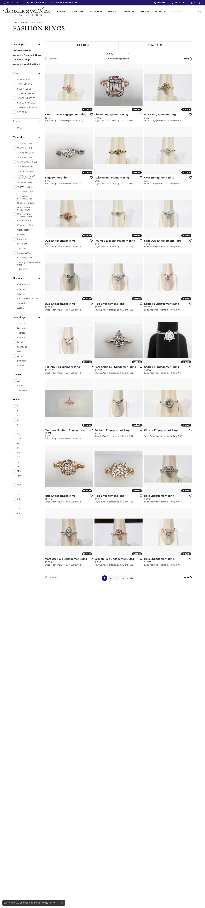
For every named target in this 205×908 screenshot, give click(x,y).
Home (15, 22)
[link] (12, 2)
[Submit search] (200, 11)
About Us (160, 12)
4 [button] (123, 577)
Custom (144, 12)
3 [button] (117, 577)
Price (15, 73)
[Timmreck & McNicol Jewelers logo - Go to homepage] (27, 11)
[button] (159, 2)
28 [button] (131, 577)
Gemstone (18, 278)
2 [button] (110, 577)
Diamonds (77, 12)
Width (16, 400)
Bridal (61, 12)
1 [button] (105, 578)
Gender (17, 375)
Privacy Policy (48, 902)
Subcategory (19, 44)
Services (128, 12)
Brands (16, 121)
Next (186, 59)
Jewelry (113, 12)
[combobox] (185, 11)
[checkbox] (21, 79)
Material (17, 137)
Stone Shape (19, 317)
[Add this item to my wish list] (90, 114)
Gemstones (95, 12)
